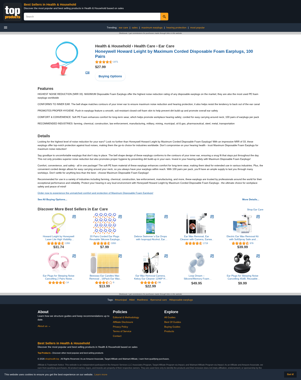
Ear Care (166, 46)
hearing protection (176, 27)
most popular (197, 27)
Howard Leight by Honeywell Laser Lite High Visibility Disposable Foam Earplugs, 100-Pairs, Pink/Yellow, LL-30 (59, 238)
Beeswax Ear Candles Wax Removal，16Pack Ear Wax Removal (104, 277)
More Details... (250, 199)
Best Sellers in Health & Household (50, 4)
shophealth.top (52, 359)
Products (169, 331)
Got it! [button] (290, 374)
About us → (44, 326)
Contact (117, 336)
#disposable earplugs (181, 299)
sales (135, 27)
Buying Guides (172, 326)
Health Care (144, 46)
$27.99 (100, 67)
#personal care (158, 299)
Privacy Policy (120, 326)
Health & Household (113, 46)
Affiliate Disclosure (123, 322)
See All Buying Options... (52, 199)
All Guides (169, 317)
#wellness (142, 299)
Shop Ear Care (255, 209)
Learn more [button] (100, 374)
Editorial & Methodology (126, 317)
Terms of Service (122, 331)
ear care (123, 27)
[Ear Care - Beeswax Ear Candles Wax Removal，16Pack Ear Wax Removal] (120, 256)
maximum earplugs (152, 27)
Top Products (44, 353)
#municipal (121, 299)
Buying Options (110, 76)
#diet (132, 299)
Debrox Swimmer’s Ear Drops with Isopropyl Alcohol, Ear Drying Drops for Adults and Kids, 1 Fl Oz (150, 238)
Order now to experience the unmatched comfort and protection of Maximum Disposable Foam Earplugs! (95, 193)
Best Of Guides (172, 322)
